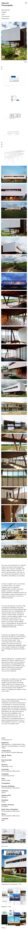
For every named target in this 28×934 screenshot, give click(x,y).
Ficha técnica (6, 16)
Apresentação (6, 10)
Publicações (5, 18)
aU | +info (5, 846)
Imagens (4, 12)
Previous (8, 41)
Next (19, 41)
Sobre (3, 14)
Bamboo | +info (6, 906)
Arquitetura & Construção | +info (12, 884)
